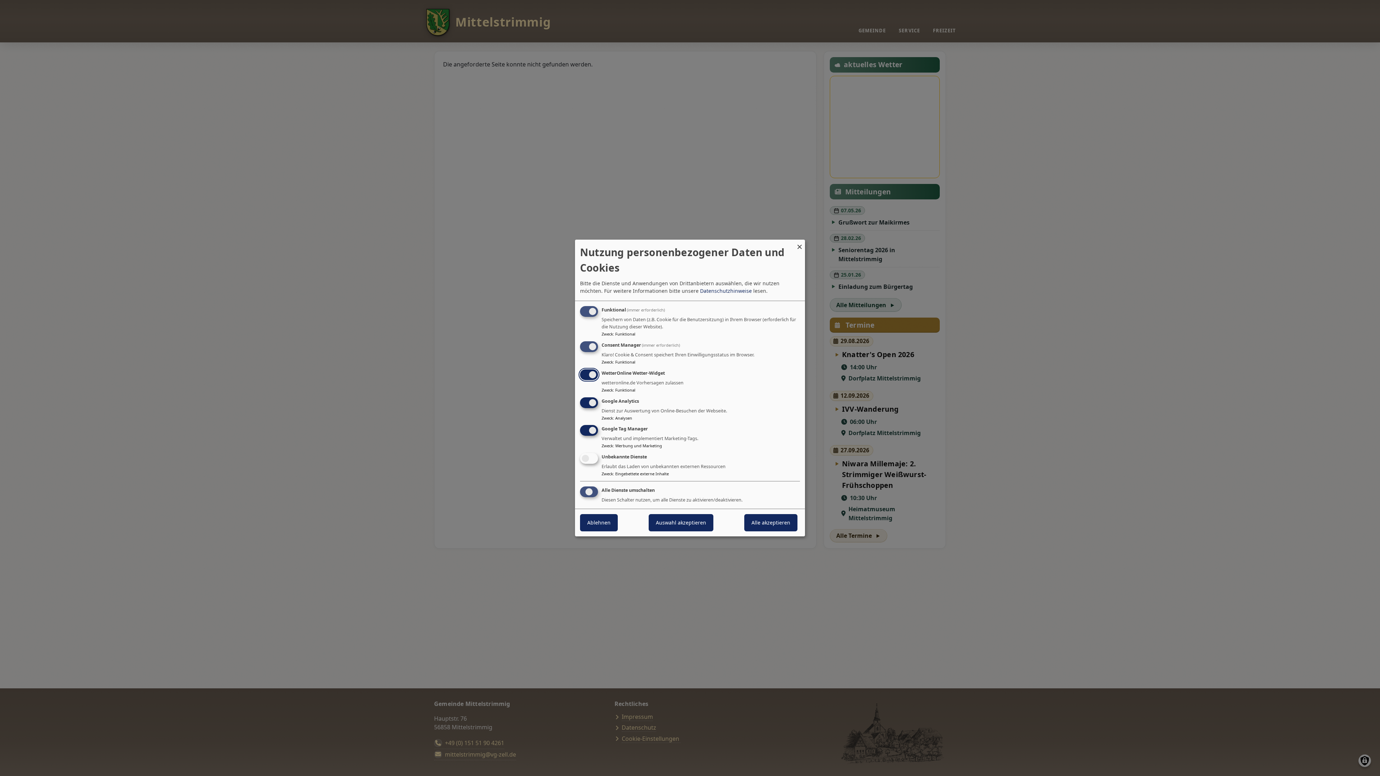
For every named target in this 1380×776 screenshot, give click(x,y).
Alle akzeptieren (770, 522)
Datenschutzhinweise (726, 290)
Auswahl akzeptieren (681, 522)
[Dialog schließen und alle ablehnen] (799, 244)
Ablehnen (599, 522)
